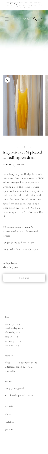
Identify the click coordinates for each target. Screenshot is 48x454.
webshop (9, 421)
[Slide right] (31, 147)
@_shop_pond (16, 388)
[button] (7, 19)
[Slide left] (17, 147)
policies (9, 429)
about (8, 414)
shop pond (27, 453)
